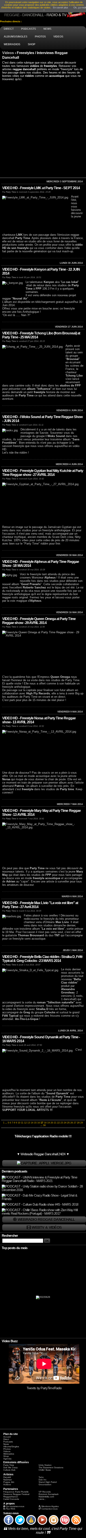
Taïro (41, 1477)
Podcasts (8, 1441)
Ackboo (7, 1484)
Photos (7, 1449)
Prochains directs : (11, 21)
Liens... (42, 1499)
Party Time (11, 192)
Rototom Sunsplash (49, 1494)
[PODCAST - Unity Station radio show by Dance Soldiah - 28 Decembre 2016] (43, 1190)
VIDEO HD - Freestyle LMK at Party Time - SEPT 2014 (41, 188)
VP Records (45, 1492)
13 (28, 1122)
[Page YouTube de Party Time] (42, 1524)
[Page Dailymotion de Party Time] (31, 1524)
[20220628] (43, 1298)
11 (22, 1122)
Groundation (45, 1484)
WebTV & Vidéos (47, 1227)
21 (55, 1122)
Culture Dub (9, 1470)
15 (35, 1122)
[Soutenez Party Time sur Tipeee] (65, 1524)
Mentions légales (50, 1506)
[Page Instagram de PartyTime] (53, 1524)
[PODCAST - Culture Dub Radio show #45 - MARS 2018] (40, 1204)
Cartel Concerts (11, 1499)
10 (19, 1122)
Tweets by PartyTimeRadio (44, 1388)
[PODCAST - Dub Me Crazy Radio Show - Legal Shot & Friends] (43, 1199)
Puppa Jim (8, 1482)
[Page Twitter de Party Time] (20, 1524)
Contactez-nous (49, 1509)
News (6, 1444)
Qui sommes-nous (15, 1506)
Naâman (7, 1479)
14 (32, 1122)
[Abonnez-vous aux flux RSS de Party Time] (76, 1524)
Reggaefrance (10, 1496)
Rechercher (10, 1235)
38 (44, 1125)
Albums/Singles (11, 1446)
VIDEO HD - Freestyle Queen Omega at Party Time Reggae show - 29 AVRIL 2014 (39, 621)
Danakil (7, 1477)
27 (75, 1122)
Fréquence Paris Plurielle (16, 1492)
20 (51, 1122)
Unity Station (45, 1465)
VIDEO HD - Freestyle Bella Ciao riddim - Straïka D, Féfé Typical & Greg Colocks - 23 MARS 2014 (42, 959)
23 (61, 1122)
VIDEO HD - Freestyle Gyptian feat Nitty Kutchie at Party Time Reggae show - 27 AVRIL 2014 (42, 473)
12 (25, 1122)
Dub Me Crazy (10, 1467)
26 (71, 1122)
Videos (8, 53)
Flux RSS (10, 1509)
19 (48, 1122)
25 (68, 1122)
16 (38, 1122)
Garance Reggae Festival (16, 1494)
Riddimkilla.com (46, 1496)
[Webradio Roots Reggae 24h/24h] (44, 1163)
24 (65, 1122)
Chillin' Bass (45, 1470)
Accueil (7, 1437)
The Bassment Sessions (51, 1467)
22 (58, 1122)
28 (78, 1122)
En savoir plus (60, 7)
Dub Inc (43, 1479)
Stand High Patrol (48, 1482)
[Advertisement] (43, 129)
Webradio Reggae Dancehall (46, 1219)
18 (45, 1122)
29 (81, 1122)
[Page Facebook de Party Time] (8, 1524)
